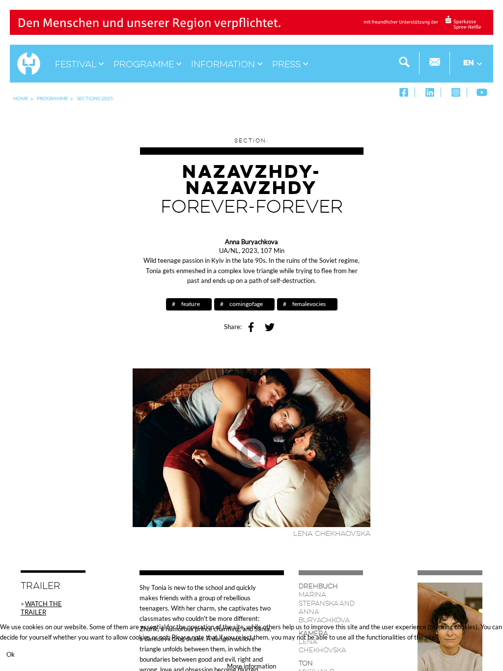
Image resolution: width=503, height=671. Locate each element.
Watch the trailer (41, 608)
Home (20, 98)
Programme (52, 98)
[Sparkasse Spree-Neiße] (251, 22)
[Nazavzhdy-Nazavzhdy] (252, 447)
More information (251, 666)
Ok (10, 654)
